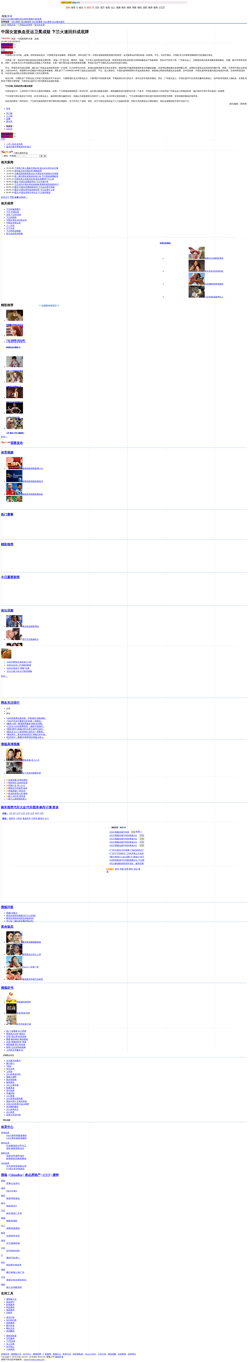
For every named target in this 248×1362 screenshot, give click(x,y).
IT (93, 7)
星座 (18, 1228)
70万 (42, 813)
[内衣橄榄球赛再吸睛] (197, 284)
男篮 (13, 1138)
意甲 (13, 1156)
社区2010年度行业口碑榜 (17, 1104)
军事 (9, 1183)
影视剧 (14, 1221)
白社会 (9, 129)
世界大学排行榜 (13, 1115)
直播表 (24, 1135)
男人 (18, 1258)
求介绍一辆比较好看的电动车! (20, 921)
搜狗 (156, 7)
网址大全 (10, 1328)
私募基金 (10, 1088)
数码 (9, 1258)
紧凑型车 (26, 818)
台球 (24, 1166)
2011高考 (10, 1112)
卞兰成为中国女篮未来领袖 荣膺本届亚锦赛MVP (36, 184)
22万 (28, 813)
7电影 (8, 1066)
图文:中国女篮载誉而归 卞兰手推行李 (31, 182)
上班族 (9, 1071)
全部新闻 (122, 1354)
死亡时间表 (20, 1045)
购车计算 (46, 807)
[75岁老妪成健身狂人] (197, 297)
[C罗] (14, 428)
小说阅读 (10, 1349)
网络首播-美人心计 (31, 760)
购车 (9, 1213)
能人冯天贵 (13, 796)
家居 (108, 7)
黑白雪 (14, 1036)
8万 (14, 813)
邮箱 (13, 1272)
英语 (18, 1236)
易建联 (23, 1138)
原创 (13, 1251)
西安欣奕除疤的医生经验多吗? (20, 918)
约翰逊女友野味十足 (13, 387)
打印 (3, 50)
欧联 (20, 1158)
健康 (13, 1243)
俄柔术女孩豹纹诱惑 (214, 258)
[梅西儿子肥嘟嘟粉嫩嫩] (14, 366)
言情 (8, 1036)
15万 (23, 813)
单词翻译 (10, 1331)
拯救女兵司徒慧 (15, 788)
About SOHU (90, 1354)
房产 (102, 7)
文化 (3, 1248)
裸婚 (8, 1039)
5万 (10, 813)
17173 (162, 7)
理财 (13, 1198)
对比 (136, 869)
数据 (24, 1158)
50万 (37, 813)
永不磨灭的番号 (13, 1061)
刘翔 (18, 1169)
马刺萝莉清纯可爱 (13, 418)
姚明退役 (10, 1082)
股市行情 (10, 1317)
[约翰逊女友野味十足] (14, 382)
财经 (89, 7)
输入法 (10, 1287)
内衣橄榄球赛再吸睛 (214, 284)
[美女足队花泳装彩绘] (197, 271)
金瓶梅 (14, 1031)
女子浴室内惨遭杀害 (31, 773)
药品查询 (10, 1307)
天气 (9, 1243)
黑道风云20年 (12, 1034)
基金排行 (10, 1302)
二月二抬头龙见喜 (14, 144)
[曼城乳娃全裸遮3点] (16, 342)
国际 (17, 19)
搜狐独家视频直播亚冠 (32, 481)
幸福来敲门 (13, 791)
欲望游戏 (22, 1036)
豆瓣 (8, 119)
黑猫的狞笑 (16, 1042)
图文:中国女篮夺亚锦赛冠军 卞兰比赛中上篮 (34, 190)
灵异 (8, 1042)
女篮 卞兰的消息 (13, 215)
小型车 (19, 818)
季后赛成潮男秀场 (30, 626)
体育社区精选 (165, 243)
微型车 (12, 818)
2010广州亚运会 (8, 25)
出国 (9, 1236)
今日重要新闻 (10, 577)
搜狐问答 (7, 907)
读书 (9, 1251)
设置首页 (5, 1354)
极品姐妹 (24, 1039)
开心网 (9, 113)
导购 (122, 869)
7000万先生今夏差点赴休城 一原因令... (24, 721)
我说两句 (11, 1265)
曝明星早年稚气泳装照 (32, 979)
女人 (113, 7)
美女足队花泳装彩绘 (214, 271)
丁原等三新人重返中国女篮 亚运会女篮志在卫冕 (36, 168)
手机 (13, 1258)
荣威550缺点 (12, 913)
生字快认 (10, 1347)
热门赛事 (7, 514)
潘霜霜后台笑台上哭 (31, 954)
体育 (73, 7)
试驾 (126, 869)
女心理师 (22, 1031)
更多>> (4, 437)
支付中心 (27, 1354)
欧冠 (15, 1158)
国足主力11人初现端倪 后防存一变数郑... (25, 732)
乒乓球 (10, 1166)
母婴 (9, 1228)
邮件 (124, 7)
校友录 (18, 1265)
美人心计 (21, 785)
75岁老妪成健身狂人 (214, 297)
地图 (15, 1287)
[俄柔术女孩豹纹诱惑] (197, 258)
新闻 (68, 7)
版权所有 (59, 1357)
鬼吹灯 (22, 1034)
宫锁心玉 (12, 785)
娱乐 (81, 7)
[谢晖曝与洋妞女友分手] (14, 320)
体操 (20, 1166)
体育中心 (7, 1127)
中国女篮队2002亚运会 (16, 220)
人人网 (9, 116)
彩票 (39, 19)
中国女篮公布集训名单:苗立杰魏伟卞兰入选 (34, 179)
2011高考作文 (12, 1109)
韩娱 (9, 1206)
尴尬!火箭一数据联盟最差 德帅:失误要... (25, 724)
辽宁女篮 (10, 228)
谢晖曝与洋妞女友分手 (14, 325)
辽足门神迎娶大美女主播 (15, 340)
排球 (15, 1166)
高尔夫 (12, 1169)
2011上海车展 (12, 1085)
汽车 (97, 7)
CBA (8, 19)
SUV (47, 818)
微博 (129, 7)
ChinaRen (15, 1175)
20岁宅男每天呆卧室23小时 (19, 662)
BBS (140, 7)
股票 (9, 1198)
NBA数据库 (26, 22)
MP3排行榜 (11, 1320)
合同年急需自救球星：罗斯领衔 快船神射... (27, 718)
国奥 (13, 1148)
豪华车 (41, 818)
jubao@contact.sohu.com (34, 1359)
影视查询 (10, 1304)
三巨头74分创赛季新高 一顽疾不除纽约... (25, 726)
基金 (18, 1198)
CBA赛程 (47, 22)
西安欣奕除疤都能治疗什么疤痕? (21, 915)
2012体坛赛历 (58, 22)
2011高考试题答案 (14, 1099)
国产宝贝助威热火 (30, 639)
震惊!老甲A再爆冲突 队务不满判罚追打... (26, 729)
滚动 (22, 1169)
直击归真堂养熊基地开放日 (18, 147)
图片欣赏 (10, 1325)
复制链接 (5, 47)
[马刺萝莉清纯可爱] (14, 413)
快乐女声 (10, 1069)
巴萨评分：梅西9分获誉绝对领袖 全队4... (25, 737)
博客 (134, 7)
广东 (22, 1272)
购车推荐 (7, 807)
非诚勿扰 (10, 1093)
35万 (32, 813)
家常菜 (22, 796)
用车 (131, 869)
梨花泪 (22, 791)
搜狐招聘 (37, 1354)
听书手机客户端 (24, 1024)
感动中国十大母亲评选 (16, 1101)
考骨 (24, 1042)
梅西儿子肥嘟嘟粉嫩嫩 (14, 371)
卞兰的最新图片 (13, 209)
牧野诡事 (10, 1045)
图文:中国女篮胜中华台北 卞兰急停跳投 (32, 192)
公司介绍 (102, 1354)
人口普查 (10, 1096)
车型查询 (10, 1338)
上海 (18, 1272)
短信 (15, 1280)
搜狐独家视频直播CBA (32, 468)
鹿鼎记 (10, 1280)
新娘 (13, 1228)
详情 (133, 832)
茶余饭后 (7, 926)
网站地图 (112, 1354)
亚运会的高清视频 (14, 234)
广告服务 (47, 1354)
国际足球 (5, 1153)
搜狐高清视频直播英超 (32, 494)
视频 (118, 7)
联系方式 (67, 1354)
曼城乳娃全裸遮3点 (13, 347)
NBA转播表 (37, 22)
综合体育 (24, 19)
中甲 (20, 1146)
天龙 (3, 1277)
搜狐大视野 (11, 1077)
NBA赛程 (15, 22)
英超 (9, 1156)
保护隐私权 (78, 1354)
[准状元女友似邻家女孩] (14, 397)
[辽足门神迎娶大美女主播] (14, 335)
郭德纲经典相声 (24, 1002)
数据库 (14, 1146)
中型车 (34, 818)
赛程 (13, 1135)
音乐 (13, 1206)
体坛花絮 (7, 610)
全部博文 (132, 1354)
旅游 (3, 1240)
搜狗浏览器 (11, 1336)
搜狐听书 (7, 987)
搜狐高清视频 (10, 744)
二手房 (19, 1213)
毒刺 (25, 793)
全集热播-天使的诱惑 (18, 780)
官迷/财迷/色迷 (23, 1013)
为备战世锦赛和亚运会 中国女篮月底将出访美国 (36, 173)
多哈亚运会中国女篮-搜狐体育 (28, 171)
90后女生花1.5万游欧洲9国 (19, 665)
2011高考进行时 (13, 1074)
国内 (13, 19)
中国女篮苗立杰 (13, 223)
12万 (18, 813)
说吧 (145, 7)
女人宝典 (10, 1344)
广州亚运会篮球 (25, 25)
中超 (35, 19)
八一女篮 (10, 225)
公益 (13, 1183)
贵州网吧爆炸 (12, 1107)
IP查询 (9, 1313)
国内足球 (5, 1143)
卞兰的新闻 (11, 217)
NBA (3, 19)
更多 (8, 108)
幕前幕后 (15, 1039)
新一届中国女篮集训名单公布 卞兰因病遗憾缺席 (36, 176)
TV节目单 (10, 1341)
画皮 (25, 788)
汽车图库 (32, 807)
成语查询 (10, 1310)
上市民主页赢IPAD (14, 1050)
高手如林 (10, 1090)
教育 (3, 1233)
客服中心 (57, 1354)
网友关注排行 (10, 702)
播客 (9, 1221)
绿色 (18, 1251)
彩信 (24, 1280)
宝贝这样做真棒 (18, 1047)
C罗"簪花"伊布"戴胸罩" (15, 433)
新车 (117, 869)
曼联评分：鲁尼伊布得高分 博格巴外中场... (27, 734)
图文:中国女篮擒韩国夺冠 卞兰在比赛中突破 (34, 187)
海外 (22, 1156)
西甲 (18, 1156)
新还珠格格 (11, 1080)
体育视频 (7, 452)
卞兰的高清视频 (13, 231)
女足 (22, 1148)
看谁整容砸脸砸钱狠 (31, 942)
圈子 (9, 1272)
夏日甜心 (10, 1063)
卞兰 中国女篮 (12, 212)
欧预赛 (10, 1158)
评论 (18, 1183)
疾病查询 (10, 1323)
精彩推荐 (7, 544)
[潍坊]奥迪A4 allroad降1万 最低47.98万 (126, 857)
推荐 (8, 1047)
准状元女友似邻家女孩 (14, 402)
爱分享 (9, 121)
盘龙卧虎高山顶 (15, 793)
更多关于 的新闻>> (14, 197)
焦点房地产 (32, 1175)
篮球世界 (5, 1133)
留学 (13, 1236)
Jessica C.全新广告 (30, 967)
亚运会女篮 (39, 25)
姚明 (18, 1138)
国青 (18, 1148)
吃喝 (18, 1243)
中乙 (24, 1146)
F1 (8, 1169)
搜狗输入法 (11, 1299)
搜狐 (4, 1175)
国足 (9, 1148)
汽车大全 (19, 807)
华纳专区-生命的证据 (18, 783)
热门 (8, 1031)
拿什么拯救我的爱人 (17, 799)
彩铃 (20, 1280)
